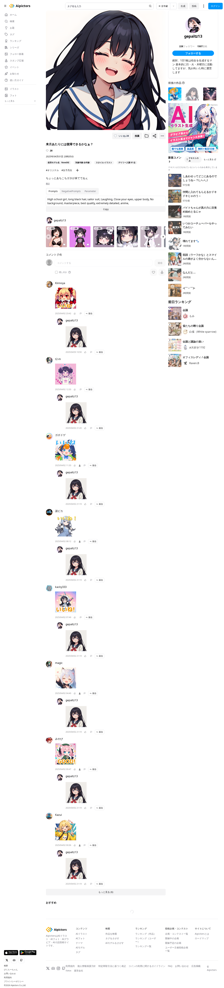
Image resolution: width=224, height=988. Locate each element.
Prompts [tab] (53, 191)
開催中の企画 (172, 938)
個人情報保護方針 (86, 966)
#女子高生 (66, 170)
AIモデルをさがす (114, 942)
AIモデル (80, 947)
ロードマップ (202, 938)
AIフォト (80, 938)
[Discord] (53, 968)
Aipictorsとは (202, 933)
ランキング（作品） (145, 933)
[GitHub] (64, 968)
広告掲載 (196, 966)
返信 (90, 313)
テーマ (79, 942)
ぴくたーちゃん (11, 969)
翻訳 (48, 183)
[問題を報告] (80, 313)
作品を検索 (111, 933)
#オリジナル (52, 170)
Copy (106, 209)
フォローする (193, 53)
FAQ (170, 966)
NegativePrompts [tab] (71, 191)
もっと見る (209, 159)
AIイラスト (81, 933)
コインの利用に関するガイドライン (147, 966)
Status (68, 970)
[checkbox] (56, 272)
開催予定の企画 (173, 942)
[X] (48, 968)
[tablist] (72, 191)
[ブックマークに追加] (146, 136)
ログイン (215, 6)
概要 (6, 965)
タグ (78, 952)
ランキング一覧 (143, 946)
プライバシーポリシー (14, 981)
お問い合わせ (10, 973)
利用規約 (8, 977)
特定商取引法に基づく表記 (112, 966)
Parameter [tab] (90, 191)
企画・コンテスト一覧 (176, 933)
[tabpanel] (106, 204)
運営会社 (78, 970)
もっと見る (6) (105, 892)
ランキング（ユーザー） (145, 940)
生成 (183, 6)
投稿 (194, 6)
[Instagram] (58, 968)
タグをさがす (112, 938)
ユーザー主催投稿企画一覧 (176, 949)
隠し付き (63, 272)
